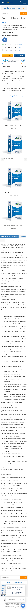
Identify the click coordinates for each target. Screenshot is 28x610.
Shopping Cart (18, 582)
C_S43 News (23, 236)
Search (24, 13)
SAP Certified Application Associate (12, 8)
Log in (8, 582)
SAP (8, 7)
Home (3, 7)
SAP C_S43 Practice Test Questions (9, 236)
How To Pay (5, 588)
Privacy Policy (4, 590)
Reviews (3, 240)
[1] (19, 55)
